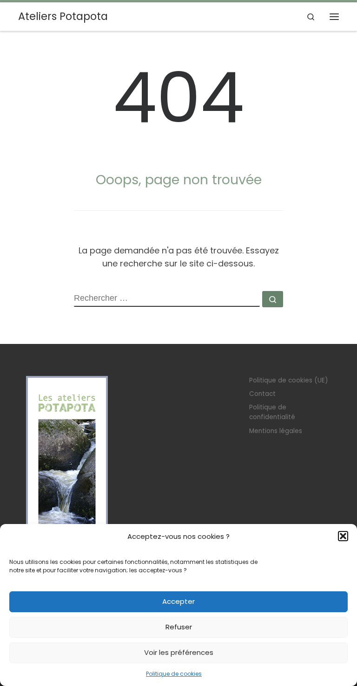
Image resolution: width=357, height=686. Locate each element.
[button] (343, 536)
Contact (262, 393)
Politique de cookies (174, 674)
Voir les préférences (178, 652)
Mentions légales (275, 431)
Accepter (178, 601)
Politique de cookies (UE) (288, 380)
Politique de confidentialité (272, 412)
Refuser (178, 627)
